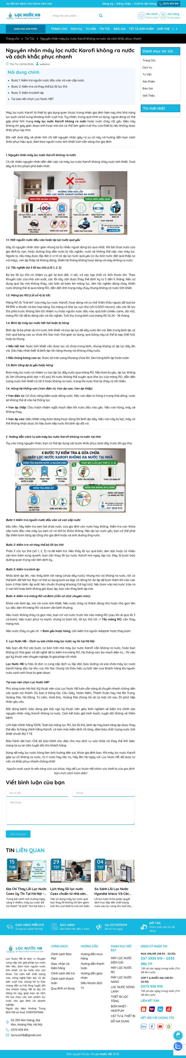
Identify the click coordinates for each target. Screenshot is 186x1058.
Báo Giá (148, 88)
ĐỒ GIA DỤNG (120, 1021)
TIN (25, 850)
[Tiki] (160, 1009)
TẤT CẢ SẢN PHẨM (141, 29)
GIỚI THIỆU (164, 29)
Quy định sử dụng (62, 988)
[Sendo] (169, 1009)
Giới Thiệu (149, 95)
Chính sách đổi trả (63, 973)
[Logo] (25, 15)
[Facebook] (152, 1026)
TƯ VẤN (91, 29)
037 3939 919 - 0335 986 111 (158, 961)
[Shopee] (144, 1009)
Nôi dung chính (23, 72)
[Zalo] (144, 1026)
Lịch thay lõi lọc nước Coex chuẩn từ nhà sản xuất (68, 891)
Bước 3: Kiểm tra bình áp (27, 93)
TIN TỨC (104, 29)
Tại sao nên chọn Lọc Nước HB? (32, 99)
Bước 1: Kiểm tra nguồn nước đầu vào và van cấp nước (47, 80)
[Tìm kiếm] (100, 15)
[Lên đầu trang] (178, 1025)
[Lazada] (152, 1009)
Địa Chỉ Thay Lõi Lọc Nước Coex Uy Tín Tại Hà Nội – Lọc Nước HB (26, 891)
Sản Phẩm (149, 81)
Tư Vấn (147, 74)
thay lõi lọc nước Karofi (70, 555)
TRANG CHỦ (59, 29)
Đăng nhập (124, 3)
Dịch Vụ (147, 67)
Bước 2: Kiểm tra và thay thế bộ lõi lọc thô (39, 86)
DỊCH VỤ (76, 29)
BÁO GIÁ (119, 29)
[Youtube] (160, 1026)
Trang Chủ (149, 60)
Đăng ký (107, 3)
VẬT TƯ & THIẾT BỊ (123, 1016)
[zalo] (178, 1046)
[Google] (169, 1026)
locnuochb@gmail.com (26, 1035)
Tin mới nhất (154, 108)
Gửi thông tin (18, 834)
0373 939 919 (170, 3)
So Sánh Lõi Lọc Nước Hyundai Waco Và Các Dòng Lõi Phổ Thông (111, 891)
